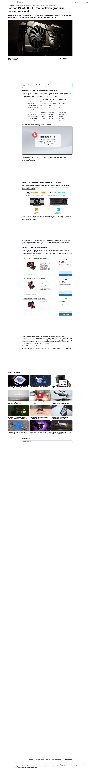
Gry (66, 1)
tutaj (36, 767)
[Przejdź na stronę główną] (15, 2)
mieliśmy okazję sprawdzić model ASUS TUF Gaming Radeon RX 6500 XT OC (52, 185)
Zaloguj (83, 1)
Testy (44, 1)
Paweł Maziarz (13, 58)
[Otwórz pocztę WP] (75, 2)
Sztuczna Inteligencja (58, 1)
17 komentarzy (63, 58)
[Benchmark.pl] (23, 2)
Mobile (30, 1)
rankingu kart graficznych (28, 188)
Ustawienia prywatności (69, 759)
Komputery (37, 1)
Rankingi (49, 1)
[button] (78, 2)
